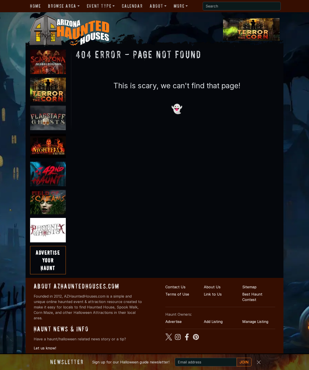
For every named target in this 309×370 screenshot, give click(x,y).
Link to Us (213, 294)
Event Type (99, 6)
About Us (212, 287)
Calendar (132, 6)
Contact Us (175, 287)
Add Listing (213, 321)
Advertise (173, 321)
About (156, 6)
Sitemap (249, 287)
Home (35, 6)
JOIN (244, 362)
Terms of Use (177, 294)
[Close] (258, 362)
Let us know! (45, 348)
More (179, 6)
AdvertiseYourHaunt (48, 260)
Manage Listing (255, 321)
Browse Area (62, 6)
